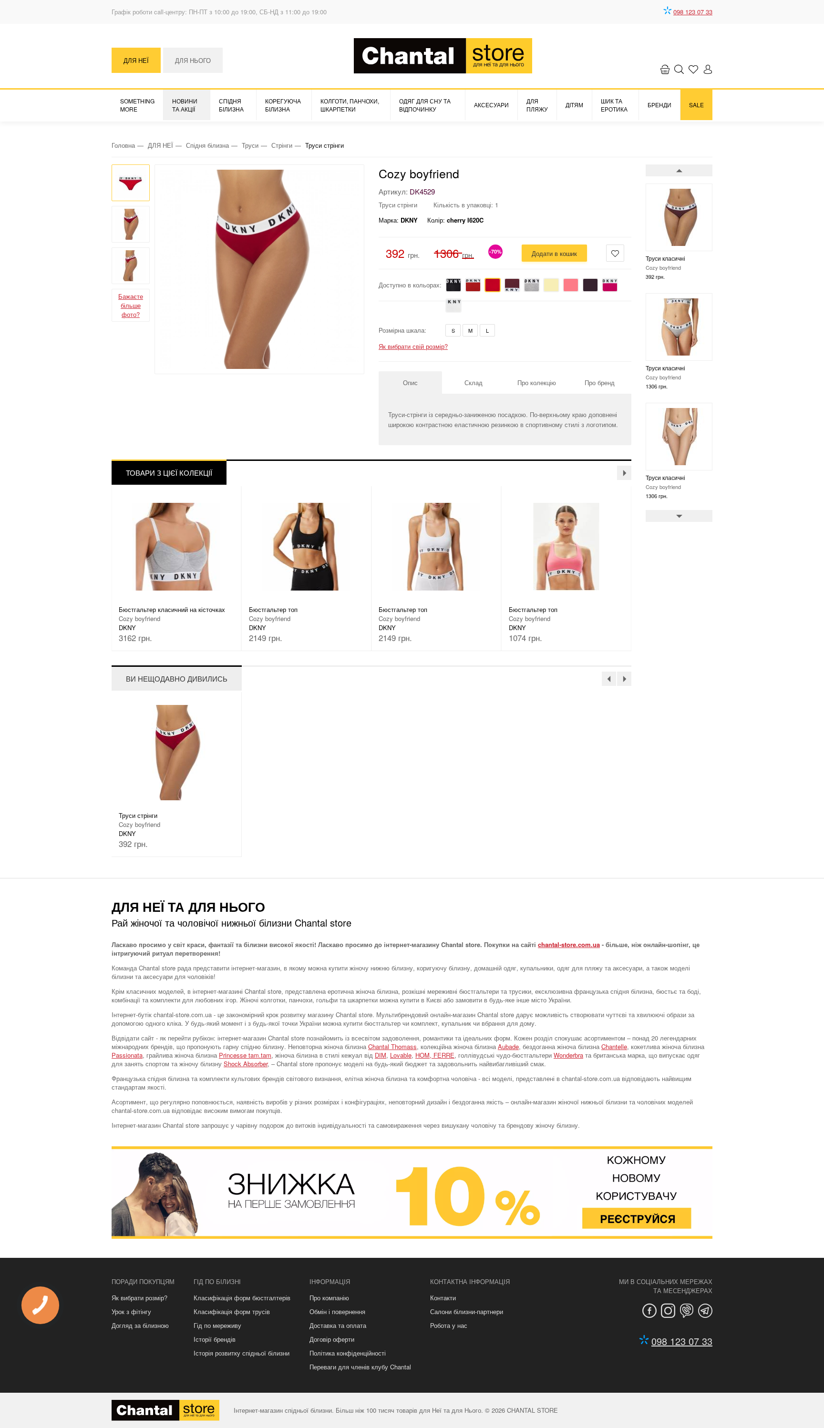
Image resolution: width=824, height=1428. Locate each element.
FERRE (443, 1055)
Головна (123, 145)
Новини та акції (184, 105)
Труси (250, 145)
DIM (380, 1055)
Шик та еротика (614, 105)
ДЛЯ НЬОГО (193, 60)
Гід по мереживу (217, 1325)
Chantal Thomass (392, 1046)
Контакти (443, 1297)
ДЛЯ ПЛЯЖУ (537, 105)
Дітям (574, 105)
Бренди (659, 105)
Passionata (127, 1055)
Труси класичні (665, 258)
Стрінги (281, 145)
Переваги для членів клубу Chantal (360, 1366)
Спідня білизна (231, 105)
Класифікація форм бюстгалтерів (242, 1297)
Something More (137, 105)
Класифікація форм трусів (232, 1311)
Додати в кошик (554, 253)
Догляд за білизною (140, 1325)
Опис (410, 382)
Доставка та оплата (337, 1325)
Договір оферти (331, 1339)
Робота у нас (448, 1325)
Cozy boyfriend (419, 173)
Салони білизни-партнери (466, 1311)
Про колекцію (536, 382)
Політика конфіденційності (347, 1352)
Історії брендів (215, 1339)
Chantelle (614, 1046)
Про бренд (600, 382)
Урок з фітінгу (131, 1311)
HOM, (424, 1055)
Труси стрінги (138, 815)
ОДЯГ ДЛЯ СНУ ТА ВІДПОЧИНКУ (425, 105)
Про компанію (329, 1297)
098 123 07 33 (692, 11)
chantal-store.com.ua (569, 944)
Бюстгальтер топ (143, 609)
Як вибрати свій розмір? (413, 346)
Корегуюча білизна (283, 105)
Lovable (401, 1055)
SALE (696, 105)
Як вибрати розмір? (139, 1297)
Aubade (508, 1046)
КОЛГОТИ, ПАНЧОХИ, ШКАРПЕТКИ (349, 105)
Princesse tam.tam (245, 1055)
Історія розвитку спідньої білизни (241, 1352)
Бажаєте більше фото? (130, 305)
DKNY (409, 219)
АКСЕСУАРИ (491, 105)
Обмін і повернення (337, 1311)
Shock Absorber (246, 1063)
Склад (473, 382)
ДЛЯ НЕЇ (136, 60)
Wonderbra (568, 1055)
